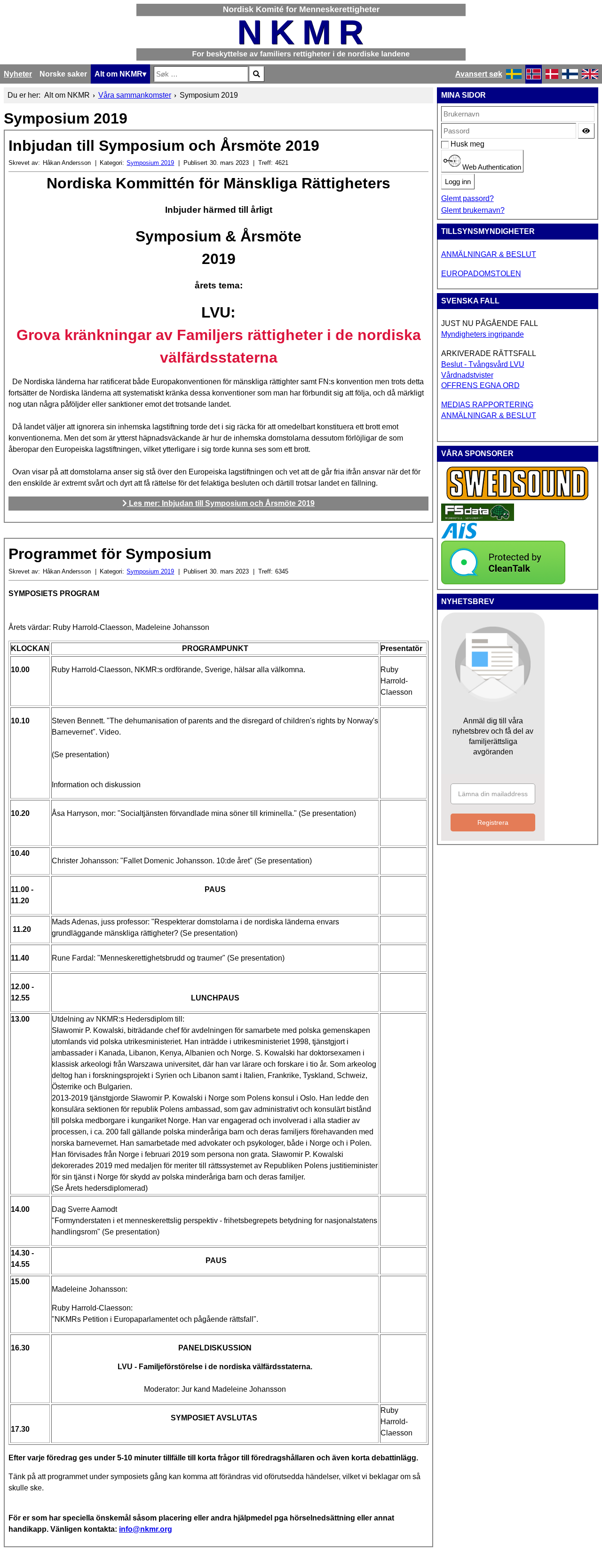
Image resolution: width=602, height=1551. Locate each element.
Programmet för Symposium (109, 553)
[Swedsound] (517, 499)
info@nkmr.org (145, 1529)
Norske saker (63, 74)
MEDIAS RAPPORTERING (487, 405)
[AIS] (459, 536)
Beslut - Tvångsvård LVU (482, 364)
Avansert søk (478, 74)
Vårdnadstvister (467, 375)
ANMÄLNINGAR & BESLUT (488, 254)
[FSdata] (477, 518)
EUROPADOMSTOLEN (481, 274)
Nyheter (18, 74)
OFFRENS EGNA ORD (480, 385)
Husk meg (455, 144)
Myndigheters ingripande (482, 334)
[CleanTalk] (503, 582)
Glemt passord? (467, 198)
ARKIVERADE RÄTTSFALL (488, 353)
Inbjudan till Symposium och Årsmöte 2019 (163, 145)
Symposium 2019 (150, 162)
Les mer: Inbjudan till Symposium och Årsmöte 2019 (221, 503)
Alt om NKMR (119, 74)
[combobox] (201, 74)
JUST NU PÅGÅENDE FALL (489, 323)
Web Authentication (490, 167)
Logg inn (458, 182)
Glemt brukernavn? (473, 210)
